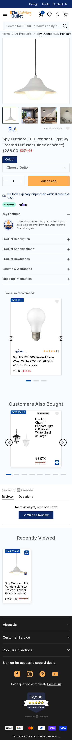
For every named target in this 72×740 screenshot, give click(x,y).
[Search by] (65, 26)
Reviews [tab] (8, 497)
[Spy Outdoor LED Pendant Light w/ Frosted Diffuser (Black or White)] (17, 565)
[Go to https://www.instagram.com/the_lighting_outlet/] (30, 674)
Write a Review (40, 516)
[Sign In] (57, 14)
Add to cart (48, 181)
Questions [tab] (26, 497)
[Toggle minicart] (65, 14)
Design (33, 4)
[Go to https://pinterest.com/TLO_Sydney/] (42, 674)
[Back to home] (20, 14)
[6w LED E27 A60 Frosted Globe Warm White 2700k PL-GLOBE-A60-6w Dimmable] (36, 325)
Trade (46, 4)
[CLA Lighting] (12, 130)
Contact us (54, 684)
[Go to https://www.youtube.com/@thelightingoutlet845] (55, 674)
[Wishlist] (49, 14)
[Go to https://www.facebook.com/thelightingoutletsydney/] (17, 674)
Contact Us (60, 4)
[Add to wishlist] (57, 301)
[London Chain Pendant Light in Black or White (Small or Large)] (21, 438)
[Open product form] (57, 462)
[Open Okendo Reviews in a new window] (17, 490)
